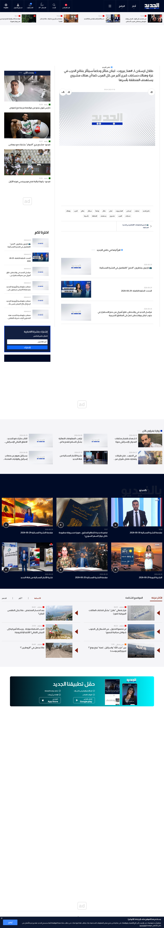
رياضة (46, 104)
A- (68, 92)
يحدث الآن (29, 72)
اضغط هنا (143, 925)
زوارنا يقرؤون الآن (151, 430)
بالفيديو (143, 490)
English (6, 8)
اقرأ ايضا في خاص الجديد (108, 250)
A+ (62, 92)
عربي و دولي (120, 644)
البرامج (122, 6)
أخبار (134, 6)
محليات (121, 607)
